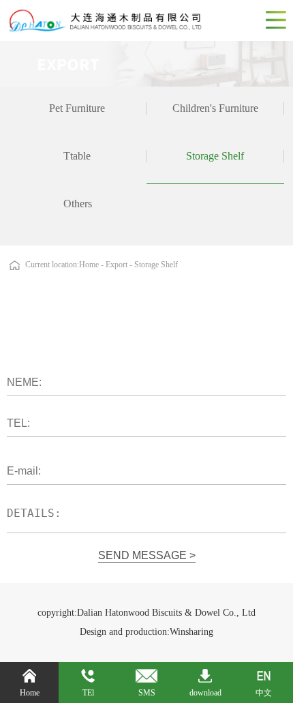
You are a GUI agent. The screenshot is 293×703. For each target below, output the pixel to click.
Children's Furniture (215, 108)
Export (117, 264)
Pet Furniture (77, 108)
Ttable (77, 156)
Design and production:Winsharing (146, 632)
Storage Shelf (215, 156)
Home (89, 264)
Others (77, 203)
